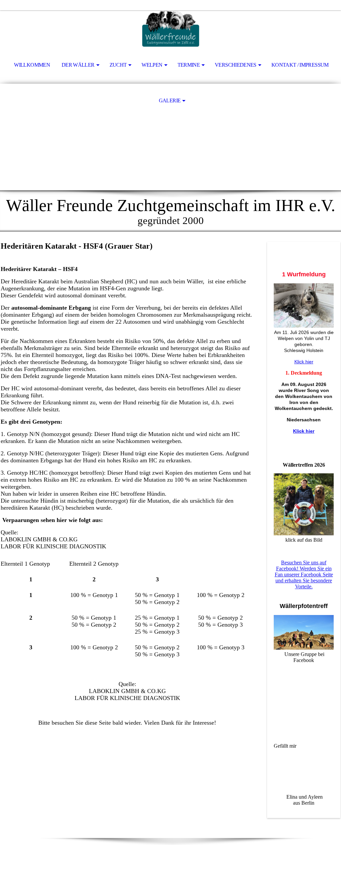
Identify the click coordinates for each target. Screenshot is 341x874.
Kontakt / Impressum (300, 65)
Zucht (118, 65)
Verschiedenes (235, 65)
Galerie (170, 100)
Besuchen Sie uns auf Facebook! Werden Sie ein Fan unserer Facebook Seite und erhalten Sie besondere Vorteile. (304, 574)
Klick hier (303, 361)
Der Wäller (78, 65)
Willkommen (32, 65)
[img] (170, 28)
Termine (188, 65)
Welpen (152, 65)
